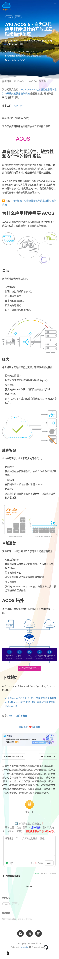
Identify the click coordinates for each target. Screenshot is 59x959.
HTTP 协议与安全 (18, 715)
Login (49, 863)
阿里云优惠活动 (25, 919)
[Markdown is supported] (7, 863)
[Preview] (11, 863)
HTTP (17, 17)
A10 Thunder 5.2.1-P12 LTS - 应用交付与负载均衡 (31, 698)
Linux (9, 17)
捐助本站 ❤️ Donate (29, 726)
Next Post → (48, 756)
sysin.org (18, 105)
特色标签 (6, 898)
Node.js (24, 947)
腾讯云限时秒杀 (9, 919)
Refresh (29, 886)
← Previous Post (13, 756)
